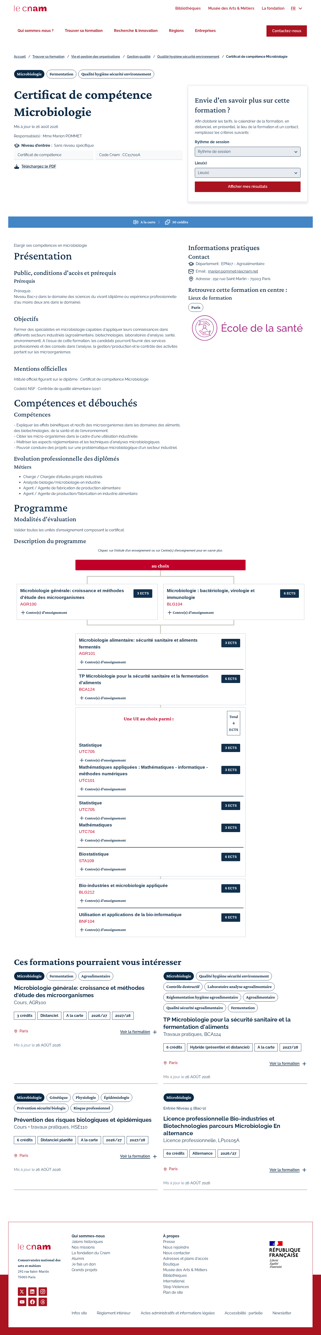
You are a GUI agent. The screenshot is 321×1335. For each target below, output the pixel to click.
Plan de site (173, 1292)
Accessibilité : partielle (243, 1313)
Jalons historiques (87, 1241)
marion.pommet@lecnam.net (233, 271)
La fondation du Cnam (91, 1253)
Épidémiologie (116, 1097)
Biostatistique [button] (94, 854)
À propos (171, 1236)
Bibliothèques (175, 1275)
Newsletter (282, 1313)
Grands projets (84, 1270)
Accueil (20, 56)
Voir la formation (135, 1032)
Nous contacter (176, 1253)
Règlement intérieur (114, 1313)
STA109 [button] (86, 860)
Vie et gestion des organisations (95, 56)
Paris (195, 307)
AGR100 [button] (28, 604)
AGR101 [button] (87, 653)
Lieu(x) (201, 163)
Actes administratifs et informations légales (178, 1313)
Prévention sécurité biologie (41, 1108)
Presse (169, 1241)
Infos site (79, 1313)
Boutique (171, 1264)
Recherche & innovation (136, 30)
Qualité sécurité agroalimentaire (194, 1007)
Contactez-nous (286, 31)
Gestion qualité (138, 56)
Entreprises (205, 30)
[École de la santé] (247, 328)
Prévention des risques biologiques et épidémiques (83, 1119)
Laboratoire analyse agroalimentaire (239, 986)
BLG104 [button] (174, 604)
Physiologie (86, 1097)
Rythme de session (212, 142)
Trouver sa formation (84, 30)
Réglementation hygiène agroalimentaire (202, 997)
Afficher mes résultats (247, 186)
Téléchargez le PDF (38, 166)
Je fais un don (84, 1264)
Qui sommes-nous (88, 1236)
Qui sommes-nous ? (36, 30)
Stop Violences (176, 1287)
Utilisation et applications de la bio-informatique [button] (130, 914)
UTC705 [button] (87, 751)
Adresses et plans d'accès (185, 1258)
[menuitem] (188, 8)
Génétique (59, 1097)
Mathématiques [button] (95, 824)
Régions (176, 30)
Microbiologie (29, 74)
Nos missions (83, 1247)
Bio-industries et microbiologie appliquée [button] (123, 885)
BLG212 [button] (86, 892)
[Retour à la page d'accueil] (30, 8)
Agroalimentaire (95, 976)
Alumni (78, 1258)
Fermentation (61, 74)
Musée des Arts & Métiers (185, 1270)
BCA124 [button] (87, 689)
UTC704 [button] (87, 831)
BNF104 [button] (86, 921)
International (173, 1281)
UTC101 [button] (87, 780)
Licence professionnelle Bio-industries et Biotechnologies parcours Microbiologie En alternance (221, 1126)
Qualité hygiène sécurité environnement (188, 56)
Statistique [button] (90, 745)
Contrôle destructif (183, 986)
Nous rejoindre (176, 1247)
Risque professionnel (92, 1108)
